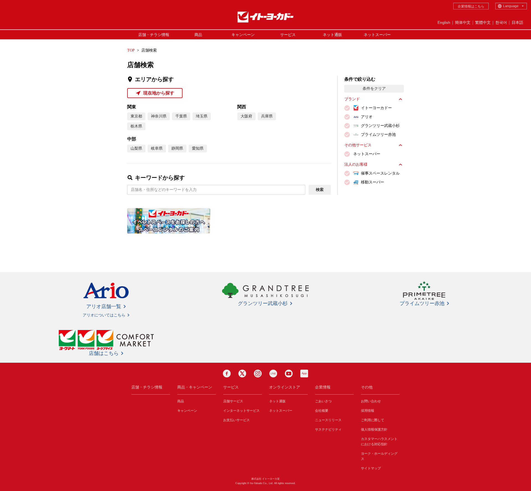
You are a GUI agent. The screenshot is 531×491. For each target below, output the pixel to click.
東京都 (136, 116)
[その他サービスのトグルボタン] (400, 145)
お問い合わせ (371, 401)
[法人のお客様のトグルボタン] (400, 164)
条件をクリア (374, 88)
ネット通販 (332, 34)
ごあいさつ (323, 401)
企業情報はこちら (471, 6)
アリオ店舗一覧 (103, 306)
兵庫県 (267, 116)
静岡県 (177, 148)
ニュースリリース (328, 420)
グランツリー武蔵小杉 (263, 303)
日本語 (517, 22)
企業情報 (322, 387)
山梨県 (136, 148)
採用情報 (367, 411)
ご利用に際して (372, 420)
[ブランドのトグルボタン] (400, 99)
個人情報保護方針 (374, 429)
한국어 (501, 22)
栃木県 (136, 126)
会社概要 (321, 411)
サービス (288, 34)
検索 (320, 190)
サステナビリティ (328, 429)
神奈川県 (158, 116)
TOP (131, 50)
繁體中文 (483, 22)
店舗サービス (233, 401)
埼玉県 (201, 116)
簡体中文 (462, 22)
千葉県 (181, 116)
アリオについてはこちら (104, 315)
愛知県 (198, 148)
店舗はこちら (104, 353)
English (444, 22)
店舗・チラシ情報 (153, 34)
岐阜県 (157, 148)
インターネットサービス (241, 411)
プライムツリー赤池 (422, 303)
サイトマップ (371, 468)
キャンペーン (243, 34)
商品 (198, 34)
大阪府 (246, 116)
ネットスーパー (377, 34)
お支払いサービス (236, 420)
